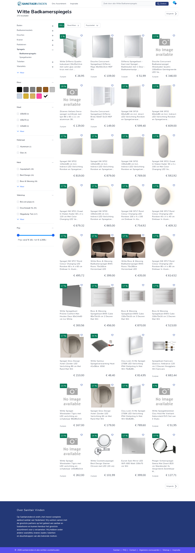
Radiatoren (21, 44)
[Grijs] (33, 90)
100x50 (24, 114)
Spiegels (21, 49)
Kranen (20, 39)
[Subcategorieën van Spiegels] (51, 50)
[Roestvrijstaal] (20, 97)
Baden (19, 25)
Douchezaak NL (28, 208)
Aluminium (25, 146)
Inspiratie (74, 3)
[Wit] (46, 97)
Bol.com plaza (27, 202)
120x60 (24, 126)
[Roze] (39, 97)
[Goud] (26, 97)
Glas (23, 152)
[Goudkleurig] (33, 97)
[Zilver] (53, 90)
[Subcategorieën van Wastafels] (51, 67)
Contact (132, 550)
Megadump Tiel (28, 214)
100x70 (24, 120)
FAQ (124, 550)
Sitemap (166, 550)
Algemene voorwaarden (149, 550)
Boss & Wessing (28, 181)
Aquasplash (27, 169)
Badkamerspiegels (28, 53)
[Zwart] (20, 90)
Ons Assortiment (59, 3)
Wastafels (21, 66)
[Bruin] (46, 90)
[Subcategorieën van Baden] (51, 26)
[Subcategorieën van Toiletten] (51, 62)
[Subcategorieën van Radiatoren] (51, 45)
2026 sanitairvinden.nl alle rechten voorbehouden (38, 550)
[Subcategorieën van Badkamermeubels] (51, 31)
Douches (20, 35)
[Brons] (39, 90)
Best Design (27, 175)
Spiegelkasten (26, 57)
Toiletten (20, 61)
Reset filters (71, 25)
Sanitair (116, 550)
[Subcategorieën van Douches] (51, 35)
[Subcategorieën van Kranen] (51, 40)
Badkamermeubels (24, 30)
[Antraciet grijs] (26, 90)
